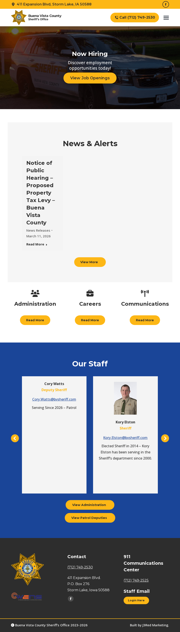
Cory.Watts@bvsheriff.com (54, 399)
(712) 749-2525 (136, 580)
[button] (15, 438)
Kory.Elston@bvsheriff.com (125, 437)
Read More (35, 244)
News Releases (38, 230)
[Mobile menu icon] (166, 17)
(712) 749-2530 (80, 567)
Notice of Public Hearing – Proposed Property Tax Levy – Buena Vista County (40, 193)
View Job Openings (90, 78)
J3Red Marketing (155, 625)
